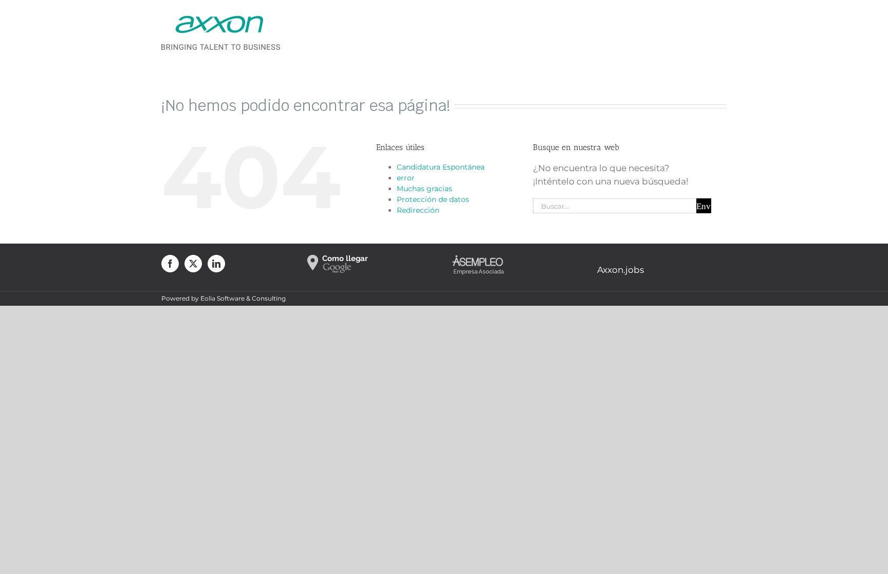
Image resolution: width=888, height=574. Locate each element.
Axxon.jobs (620, 270)
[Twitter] (193, 263)
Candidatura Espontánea (441, 167)
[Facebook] (170, 263)
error (406, 177)
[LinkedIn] (216, 263)
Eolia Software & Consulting (243, 298)
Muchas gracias (424, 188)
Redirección (418, 210)
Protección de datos (433, 199)
